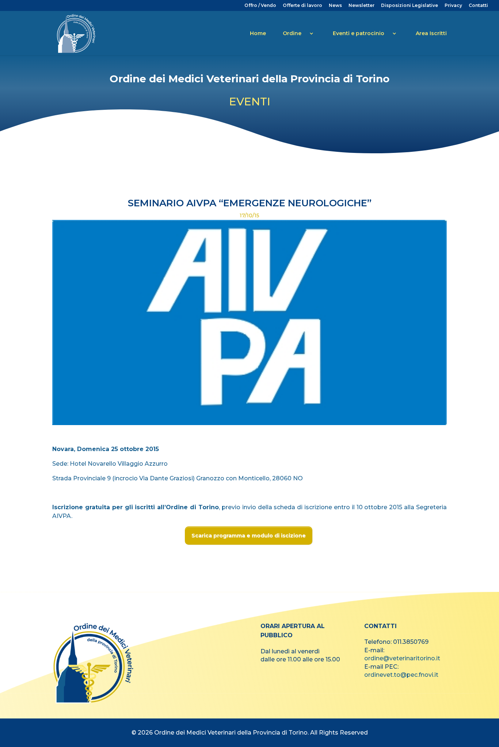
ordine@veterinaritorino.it (402, 658)
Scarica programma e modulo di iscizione (248, 535)
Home (258, 33)
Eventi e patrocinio (358, 33)
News (335, 5)
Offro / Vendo (260, 5)
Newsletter (361, 5)
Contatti (478, 5)
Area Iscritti (431, 33)
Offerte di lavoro (302, 5)
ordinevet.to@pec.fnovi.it (401, 674)
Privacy (453, 5)
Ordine (292, 33)
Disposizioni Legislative (409, 5)
